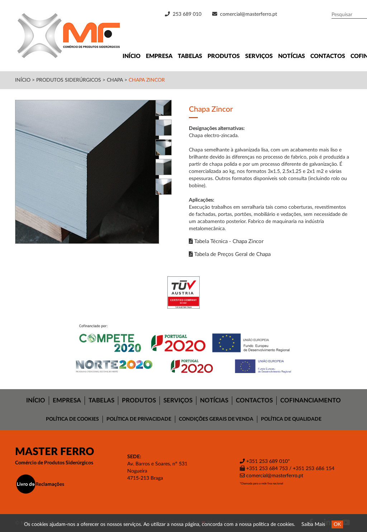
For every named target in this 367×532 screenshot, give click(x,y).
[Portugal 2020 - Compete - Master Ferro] (183, 339)
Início (131, 56)
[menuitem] (36, 400)
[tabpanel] (96, 172)
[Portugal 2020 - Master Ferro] (183, 366)
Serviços (259, 56)
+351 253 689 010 (266, 461)
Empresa (159, 56)
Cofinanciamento (310, 400)
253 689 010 (186, 14)
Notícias (291, 56)
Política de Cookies (72, 419)
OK (337, 524)
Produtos (224, 56)
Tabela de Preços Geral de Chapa (232, 254)
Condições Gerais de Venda (216, 419)
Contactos (327, 56)
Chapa (115, 80)
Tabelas (190, 56)
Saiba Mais (313, 524)
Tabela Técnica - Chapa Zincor (228, 241)
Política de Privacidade (138, 419)
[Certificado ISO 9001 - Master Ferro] (183, 292)
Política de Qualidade (291, 419)
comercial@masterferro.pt (248, 14)
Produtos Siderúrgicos (69, 80)
